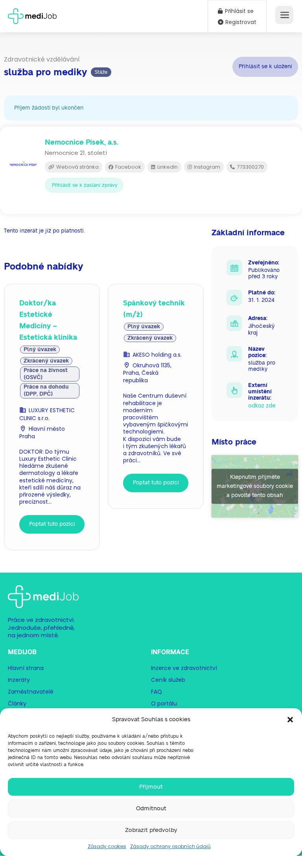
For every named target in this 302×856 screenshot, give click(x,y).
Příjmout (151, 787)
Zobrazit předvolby (151, 830)
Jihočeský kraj (261, 329)
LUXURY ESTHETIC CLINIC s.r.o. (47, 414)
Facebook (127, 167)
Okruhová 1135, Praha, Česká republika (147, 372)
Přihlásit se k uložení (265, 66)
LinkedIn (167, 167)
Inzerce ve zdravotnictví (184, 668)
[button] (290, 720)
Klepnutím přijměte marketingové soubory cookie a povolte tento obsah (255, 486)
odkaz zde (262, 405)
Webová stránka (77, 167)
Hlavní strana (26, 668)
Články (17, 703)
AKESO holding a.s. (157, 355)
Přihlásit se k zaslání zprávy (85, 185)
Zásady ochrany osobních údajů (170, 846)
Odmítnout (151, 808)
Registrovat (240, 22)
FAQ (156, 692)
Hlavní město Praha (42, 432)
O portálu (164, 703)
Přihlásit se (238, 11)
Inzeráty (19, 680)
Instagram (206, 167)
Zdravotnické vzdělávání (42, 59)
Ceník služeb (168, 680)
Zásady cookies (107, 846)
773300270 (250, 167)
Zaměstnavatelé (30, 692)
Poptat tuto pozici (52, 524)
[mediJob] (32, 13)
